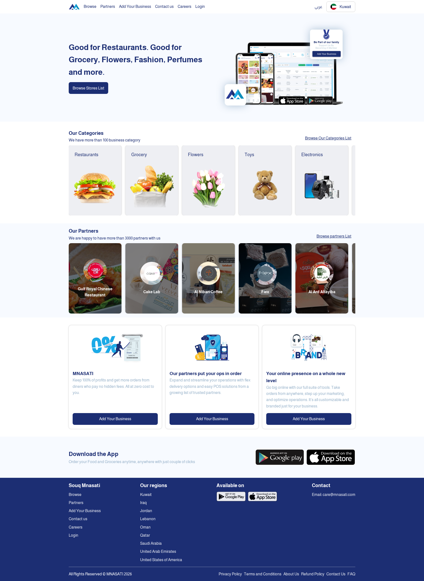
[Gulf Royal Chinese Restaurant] (95, 312)
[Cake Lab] (151, 312)
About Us (291, 574)
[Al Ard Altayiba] (321, 312)
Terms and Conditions (262, 574)
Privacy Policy (230, 574)
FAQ (351, 574)
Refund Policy (312, 574)
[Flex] (265, 312)
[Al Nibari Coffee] (208, 312)
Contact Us (335, 574)
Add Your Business (115, 419)
